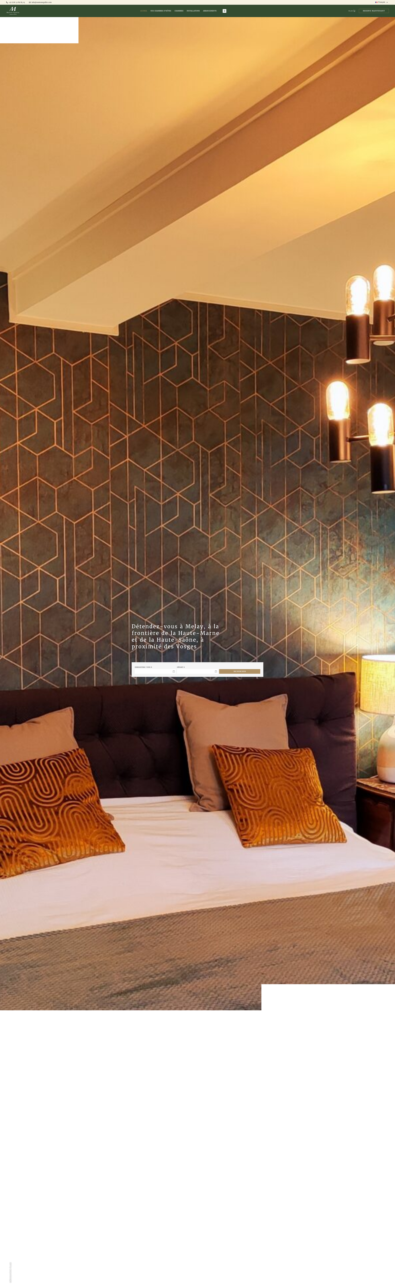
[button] (224, 11)
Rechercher (240, 671)
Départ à (181, 667)
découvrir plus (10, 1271)
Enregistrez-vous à (143, 667)
